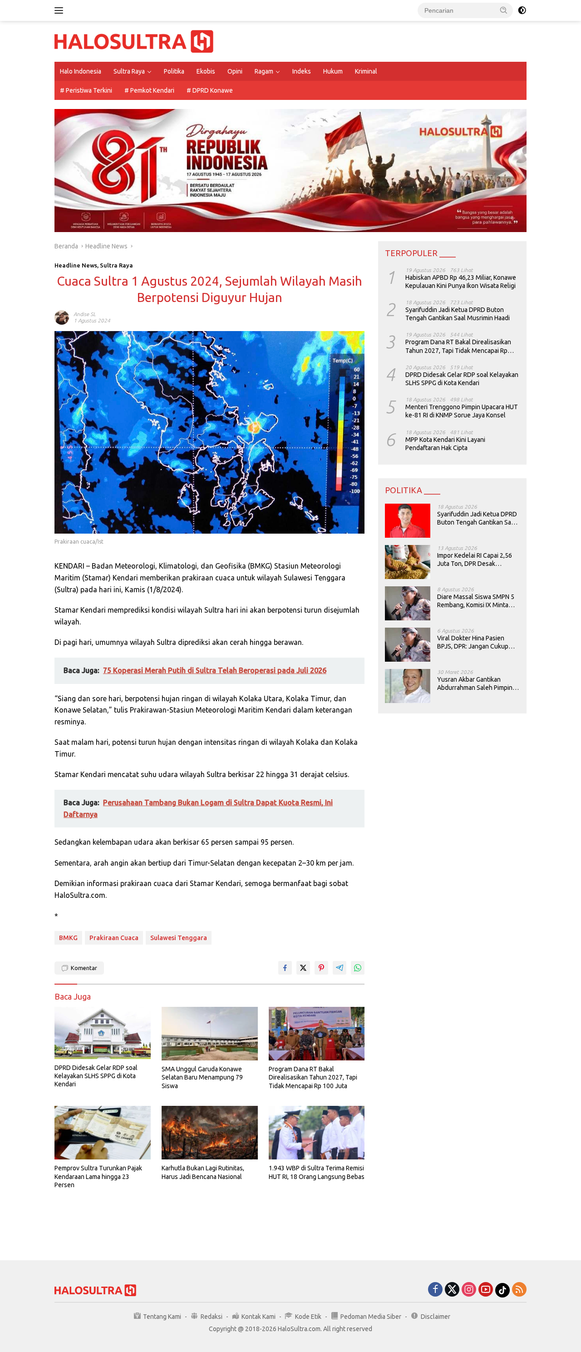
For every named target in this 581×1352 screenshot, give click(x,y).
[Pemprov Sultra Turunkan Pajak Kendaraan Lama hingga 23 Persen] (102, 1133)
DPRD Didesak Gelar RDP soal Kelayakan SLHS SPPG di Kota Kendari (96, 1076)
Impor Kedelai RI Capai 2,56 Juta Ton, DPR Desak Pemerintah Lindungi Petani (475, 560)
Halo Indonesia (80, 71)
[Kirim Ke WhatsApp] (357, 968)
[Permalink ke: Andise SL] (61, 317)
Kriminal (366, 71)
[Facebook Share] (285, 968)
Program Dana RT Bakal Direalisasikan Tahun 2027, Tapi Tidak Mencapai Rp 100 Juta (313, 1077)
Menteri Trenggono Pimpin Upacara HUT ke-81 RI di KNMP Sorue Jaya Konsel (461, 411)
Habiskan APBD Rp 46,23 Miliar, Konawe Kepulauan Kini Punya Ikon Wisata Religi (460, 281)
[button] (504, 10)
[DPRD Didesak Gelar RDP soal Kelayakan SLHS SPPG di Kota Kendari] (102, 1033)
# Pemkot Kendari (149, 90)
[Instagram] (469, 1290)
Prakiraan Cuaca (113, 937)
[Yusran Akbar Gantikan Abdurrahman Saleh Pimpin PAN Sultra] (407, 686)
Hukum (333, 71)
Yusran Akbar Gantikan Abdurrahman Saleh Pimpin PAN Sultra (474, 684)
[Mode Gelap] (522, 10)
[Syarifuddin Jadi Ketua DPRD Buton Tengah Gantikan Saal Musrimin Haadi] (407, 521)
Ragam (264, 71)
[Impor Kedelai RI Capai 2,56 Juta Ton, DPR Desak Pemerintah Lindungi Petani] (407, 562)
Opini (234, 71)
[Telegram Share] (339, 968)
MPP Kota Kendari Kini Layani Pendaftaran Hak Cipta (445, 443)
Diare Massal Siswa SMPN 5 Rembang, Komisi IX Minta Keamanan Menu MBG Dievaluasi (475, 601)
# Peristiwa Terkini (86, 90)
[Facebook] (435, 1290)
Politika (174, 71)
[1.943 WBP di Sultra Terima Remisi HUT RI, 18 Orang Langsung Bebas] (317, 1133)
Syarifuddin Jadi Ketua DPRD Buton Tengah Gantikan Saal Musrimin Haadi (457, 314)
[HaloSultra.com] (133, 41)
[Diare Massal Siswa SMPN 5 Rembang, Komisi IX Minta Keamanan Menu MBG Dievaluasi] (407, 603)
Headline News (75, 265)
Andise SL (85, 314)
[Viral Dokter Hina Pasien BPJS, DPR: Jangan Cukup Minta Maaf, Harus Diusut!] (407, 645)
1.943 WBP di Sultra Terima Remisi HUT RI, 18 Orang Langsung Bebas (316, 1172)
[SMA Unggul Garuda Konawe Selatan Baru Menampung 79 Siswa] (210, 1034)
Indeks (301, 71)
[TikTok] (502, 1290)
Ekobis (206, 71)
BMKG (68, 937)
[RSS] (519, 1290)
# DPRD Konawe (210, 90)
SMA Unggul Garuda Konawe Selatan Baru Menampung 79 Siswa (202, 1077)
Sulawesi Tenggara (178, 937)
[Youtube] (485, 1290)
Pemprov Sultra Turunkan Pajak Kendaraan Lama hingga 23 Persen (98, 1176)
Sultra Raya (129, 71)
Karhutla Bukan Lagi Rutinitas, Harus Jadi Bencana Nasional (203, 1172)
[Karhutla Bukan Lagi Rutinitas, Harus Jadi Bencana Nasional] (210, 1133)
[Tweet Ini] (303, 968)
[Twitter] (452, 1290)
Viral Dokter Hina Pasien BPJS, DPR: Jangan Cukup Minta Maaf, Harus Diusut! (472, 642)
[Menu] (60, 10)
